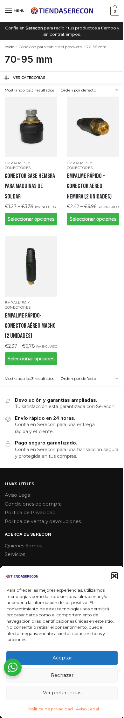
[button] (114, 576)
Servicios (15, 554)
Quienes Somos (23, 546)
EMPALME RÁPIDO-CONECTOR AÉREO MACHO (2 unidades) (30, 326)
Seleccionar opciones (31, 219)
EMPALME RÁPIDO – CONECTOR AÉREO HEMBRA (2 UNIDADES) (89, 186)
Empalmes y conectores (18, 165)
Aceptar (62, 658)
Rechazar (62, 675)
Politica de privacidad (50, 708)
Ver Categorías (29, 77)
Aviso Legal (87, 708)
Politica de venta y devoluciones (43, 521)
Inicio (9, 46)
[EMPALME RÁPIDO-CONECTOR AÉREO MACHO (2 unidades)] (31, 266)
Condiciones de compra (33, 504)
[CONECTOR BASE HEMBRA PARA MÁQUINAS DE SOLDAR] (31, 127)
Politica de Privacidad (30, 512)
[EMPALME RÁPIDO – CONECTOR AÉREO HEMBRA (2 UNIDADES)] (93, 127)
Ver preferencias (62, 693)
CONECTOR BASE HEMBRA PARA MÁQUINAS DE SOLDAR (30, 186)
